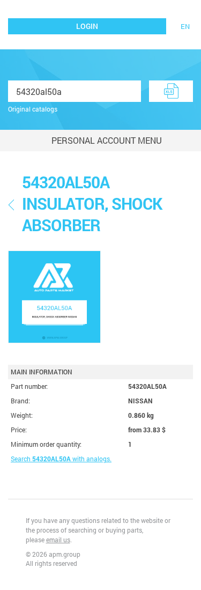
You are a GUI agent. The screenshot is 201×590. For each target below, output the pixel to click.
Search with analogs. (61, 458)
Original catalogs (32, 109)
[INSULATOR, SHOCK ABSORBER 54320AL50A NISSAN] (54, 296)
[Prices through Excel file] (171, 91)
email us (58, 539)
